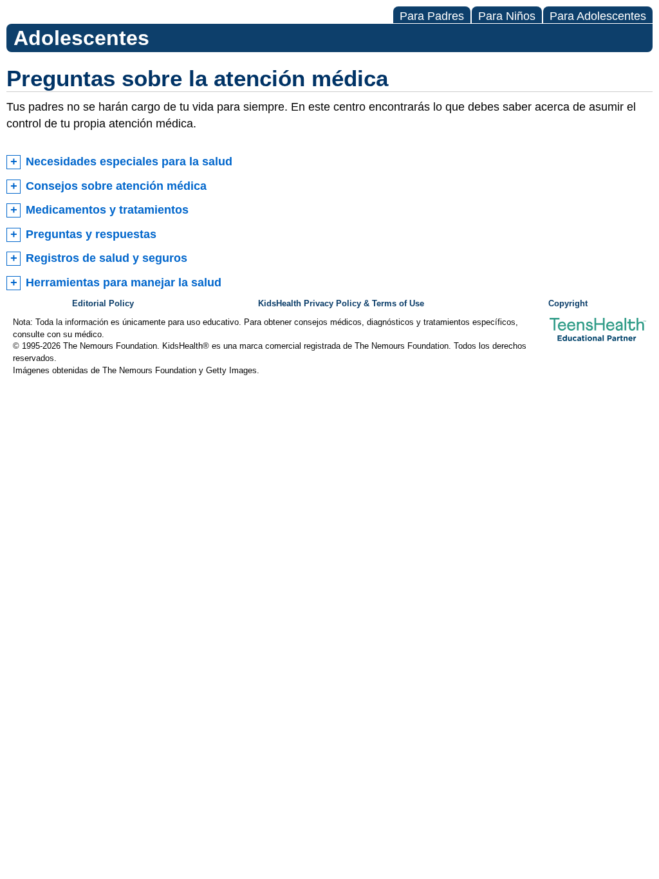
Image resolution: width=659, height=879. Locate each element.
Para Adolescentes (598, 16)
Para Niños (506, 16)
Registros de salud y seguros (106, 258)
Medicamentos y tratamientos (107, 209)
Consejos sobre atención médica (116, 186)
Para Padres (432, 16)
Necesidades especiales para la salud (129, 161)
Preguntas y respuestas (91, 234)
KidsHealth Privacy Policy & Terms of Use (341, 303)
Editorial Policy (103, 303)
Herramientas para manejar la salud (123, 282)
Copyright (568, 303)
